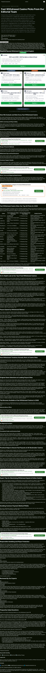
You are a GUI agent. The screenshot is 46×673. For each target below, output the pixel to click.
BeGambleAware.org (34, 111)
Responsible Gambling (7, 660)
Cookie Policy (21, 659)
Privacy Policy (15, 659)
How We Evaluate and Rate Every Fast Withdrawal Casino (12, 43)
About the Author (8, 659)
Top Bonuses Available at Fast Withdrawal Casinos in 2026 (18, 46)
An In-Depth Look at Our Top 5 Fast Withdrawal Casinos (19, 44)
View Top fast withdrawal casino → (8, 35)
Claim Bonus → (39, 191)
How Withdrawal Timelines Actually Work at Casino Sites (16, 45)
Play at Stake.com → (40, 269)
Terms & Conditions (28, 659)
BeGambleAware (6, 655)
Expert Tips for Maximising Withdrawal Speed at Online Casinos (29, 47)
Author (26, 1)
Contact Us (14, 660)
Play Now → (23, 66)
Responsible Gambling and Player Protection (29, 48)
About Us (2, 659)
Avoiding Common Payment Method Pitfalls (9, 48)
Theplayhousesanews (5, 1)
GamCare (12, 655)
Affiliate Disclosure (37, 659)
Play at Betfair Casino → (39, 169)
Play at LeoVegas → (39, 351)
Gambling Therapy (20, 655)
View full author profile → (5, 576)
